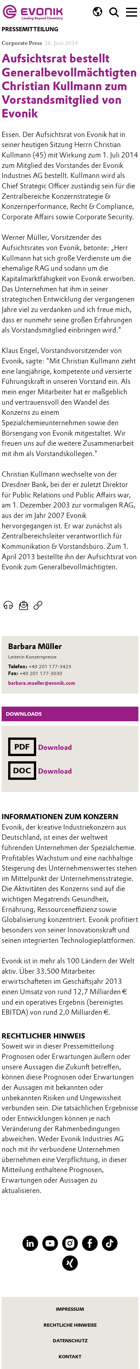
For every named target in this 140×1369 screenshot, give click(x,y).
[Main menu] (131, 11)
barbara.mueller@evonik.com (41, 683)
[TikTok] (109, 1243)
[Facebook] (89, 1243)
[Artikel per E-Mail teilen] (23, 605)
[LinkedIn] (30, 1243)
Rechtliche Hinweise (70, 1325)
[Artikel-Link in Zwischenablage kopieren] (38, 605)
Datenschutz (70, 1341)
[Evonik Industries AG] (33, 12)
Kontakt (70, 1357)
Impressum (70, 1309)
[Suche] (114, 12)
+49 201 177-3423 (50, 667)
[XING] (69, 1263)
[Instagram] (69, 1243)
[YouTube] (50, 1243)
